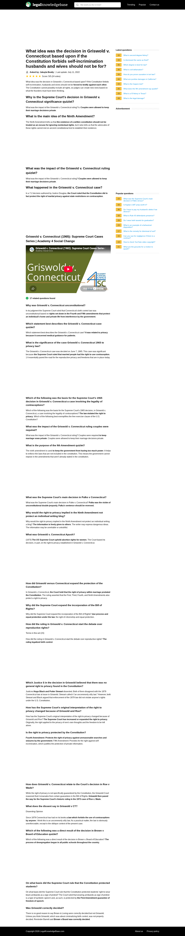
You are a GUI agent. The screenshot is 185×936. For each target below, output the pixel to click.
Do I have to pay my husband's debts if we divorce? (140, 211)
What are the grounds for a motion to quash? (138, 248)
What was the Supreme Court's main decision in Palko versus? (138, 200)
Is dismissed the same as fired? (136, 60)
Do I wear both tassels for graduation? (138, 220)
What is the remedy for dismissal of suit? (139, 231)
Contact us (154, 5)
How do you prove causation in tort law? (139, 74)
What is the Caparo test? (133, 84)
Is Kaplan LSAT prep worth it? (135, 205)
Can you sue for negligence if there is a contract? (139, 237)
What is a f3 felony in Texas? (134, 93)
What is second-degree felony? (135, 55)
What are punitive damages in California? (139, 79)
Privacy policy (153, 931)
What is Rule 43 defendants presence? (138, 216)
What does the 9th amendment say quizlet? (140, 89)
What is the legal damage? (134, 98)
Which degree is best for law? (135, 65)
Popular (142, 5)
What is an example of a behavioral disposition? (137, 226)
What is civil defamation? (133, 70)
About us (139, 931)
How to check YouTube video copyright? (139, 242)
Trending (131, 5)
